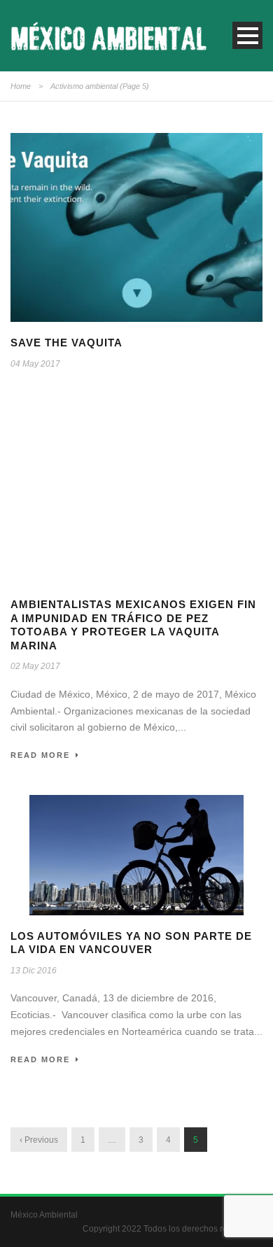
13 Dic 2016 (33, 970)
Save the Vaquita (66, 342)
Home (20, 86)
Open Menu (247, 35)
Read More (40, 755)
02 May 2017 (35, 666)
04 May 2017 (35, 364)
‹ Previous (39, 1140)
